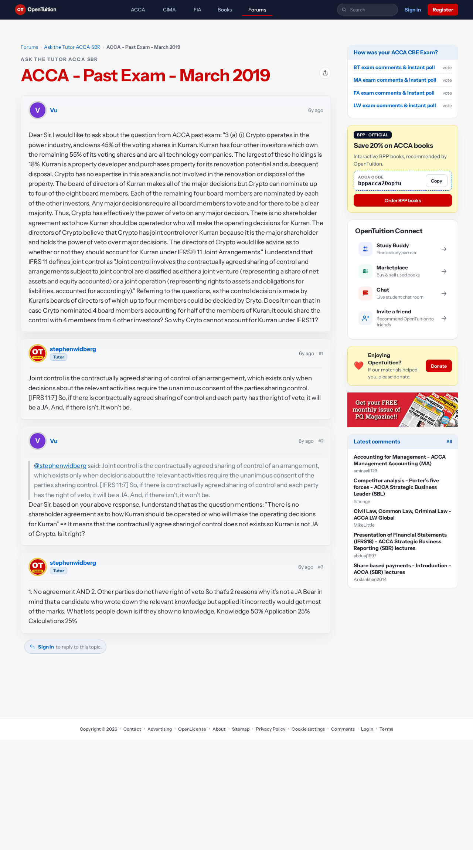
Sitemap (241, 729)
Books (225, 10)
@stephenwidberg (60, 465)
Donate (439, 366)
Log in (367, 729)
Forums (257, 10)
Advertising (159, 729)
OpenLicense (192, 729)
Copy (436, 181)
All (449, 441)
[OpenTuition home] (37, 9)
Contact (132, 729)
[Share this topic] (325, 73)
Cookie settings (308, 729)
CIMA (169, 10)
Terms (386, 729)
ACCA (138, 10)
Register (443, 10)
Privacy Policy (270, 729)
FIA (197, 10)
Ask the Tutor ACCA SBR (72, 47)
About (219, 729)
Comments (343, 729)
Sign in (413, 10)
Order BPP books (403, 200)
